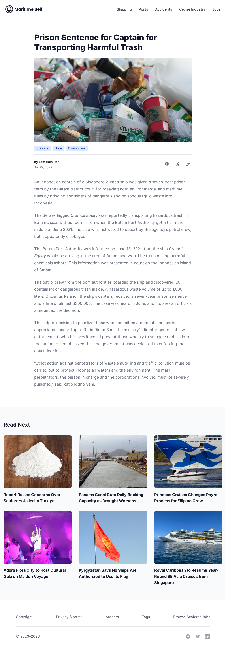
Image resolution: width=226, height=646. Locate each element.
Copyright (24, 617)
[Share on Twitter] (177, 164)
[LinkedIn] (207, 636)
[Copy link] (188, 164)
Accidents (163, 9)
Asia (58, 148)
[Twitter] (197, 636)
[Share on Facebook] (167, 164)
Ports (143, 9)
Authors (112, 617)
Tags (146, 617)
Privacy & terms (69, 617)
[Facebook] (188, 636)
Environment (77, 148)
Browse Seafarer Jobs (191, 617)
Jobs (216, 9)
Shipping (124, 9)
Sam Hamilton (49, 162)
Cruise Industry (192, 9)
